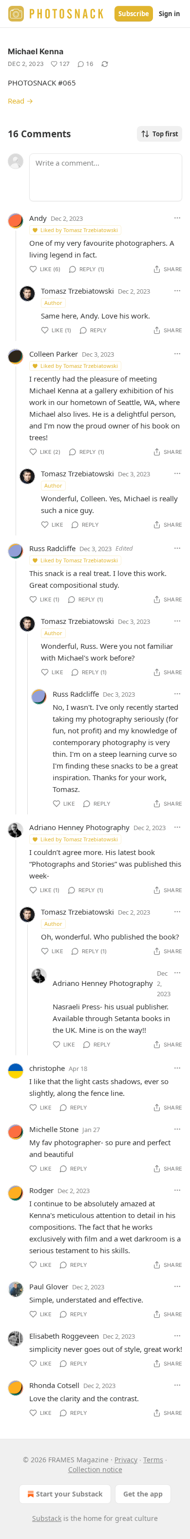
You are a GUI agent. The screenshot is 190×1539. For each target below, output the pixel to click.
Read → (20, 101)
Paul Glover (48, 1286)
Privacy (125, 1459)
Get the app (143, 1493)
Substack (46, 1518)
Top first (165, 133)
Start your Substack (69, 1493)
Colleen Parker (53, 354)
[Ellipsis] (177, 218)
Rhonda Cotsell (54, 1385)
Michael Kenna (35, 51)
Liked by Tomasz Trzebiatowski (79, 230)
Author (53, 302)
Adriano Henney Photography (79, 827)
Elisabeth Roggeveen (64, 1336)
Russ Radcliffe (52, 548)
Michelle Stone (53, 1129)
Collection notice (95, 1469)
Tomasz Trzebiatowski (77, 291)
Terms (153, 1459)
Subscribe (133, 13)
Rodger (41, 1190)
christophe (47, 1068)
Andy (38, 218)
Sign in (169, 13)
